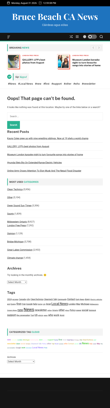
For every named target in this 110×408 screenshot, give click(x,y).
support (11, 314)
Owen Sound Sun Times (19, 205)
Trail (32, 315)
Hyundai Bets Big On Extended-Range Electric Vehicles (34, 162)
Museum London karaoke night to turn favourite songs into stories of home (56, 62)
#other (68, 83)
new (20, 310)
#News (12, 83)
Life (44, 304)
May (78, 304)
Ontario (55, 310)
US (36, 315)
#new (38, 83)
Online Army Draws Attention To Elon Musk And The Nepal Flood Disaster (44, 170)
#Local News (26, 83)
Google (29, 304)
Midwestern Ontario (17, 221)
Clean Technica (15, 189)
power (78, 310)
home (40, 304)
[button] (98, 48)
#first (46, 83)
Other (10, 197)
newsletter (41, 310)
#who (76, 83)
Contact (71, 299)
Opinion (11, 233)
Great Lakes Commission (20, 249)
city (28, 299)
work (56, 315)
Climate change (15, 257)
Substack (92, 310)
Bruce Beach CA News (55, 16)
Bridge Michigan (15, 241)
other (62, 309)
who (50, 314)
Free (24, 304)
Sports (10, 213)
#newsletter (89, 83)
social (85, 310)
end (8, 304)
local (48, 304)
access (15, 299)
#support (56, 83)
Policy (73, 310)
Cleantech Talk (50, 299)
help (35, 304)
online (49, 310)
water (46, 315)
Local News (59, 303)
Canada (22, 299)
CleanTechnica (37, 299)
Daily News (80, 299)
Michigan (85, 304)
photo (67, 310)
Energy (13, 304)
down (87, 299)
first (18, 303)
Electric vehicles (96, 299)
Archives (11, 357)
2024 (9, 299)
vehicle (40, 315)
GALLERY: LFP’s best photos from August (28, 146)
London (72, 304)
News (29, 309)
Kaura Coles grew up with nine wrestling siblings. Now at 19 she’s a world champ (47, 138)
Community (62, 299)
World (62, 315)
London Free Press (50, 55)
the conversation (23, 315)
